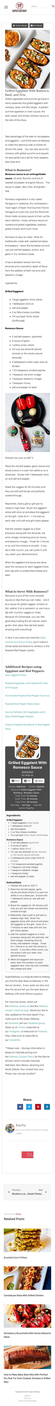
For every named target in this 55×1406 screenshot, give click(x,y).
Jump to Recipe (21, 25)
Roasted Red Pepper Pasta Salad (22, 703)
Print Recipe (37, 25)
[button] (23, 772)
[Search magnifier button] (53, 6)
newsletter (14, 1040)
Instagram (14, 1031)
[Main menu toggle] (6, 7)
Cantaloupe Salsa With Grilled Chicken (24, 1295)
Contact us (27, 1398)
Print (16, 781)
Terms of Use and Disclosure (27, 1401)
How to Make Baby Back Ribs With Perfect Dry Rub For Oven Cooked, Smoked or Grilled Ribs (27, 1378)
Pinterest (42, 1031)
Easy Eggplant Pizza (15, 675)
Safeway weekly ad (19, 1006)
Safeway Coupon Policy (21, 1056)
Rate (40, 781)
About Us (27, 1396)
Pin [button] (28, 781)
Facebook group (36, 1023)
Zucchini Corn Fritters (15, 1257)
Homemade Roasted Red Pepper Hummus (27, 695)
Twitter (21, 1027)
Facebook (13, 1023)
